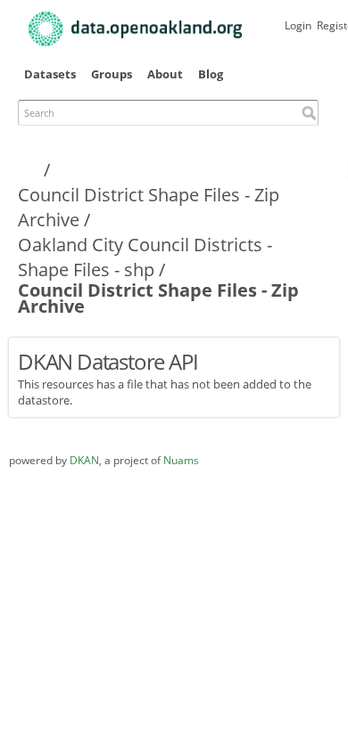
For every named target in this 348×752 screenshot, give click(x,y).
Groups (111, 74)
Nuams (181, 460)
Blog (210, 74)
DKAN (84, 460)
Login (298, 25)
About (165, 74)
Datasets (50, 74)
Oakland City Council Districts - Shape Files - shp (145, 257)
